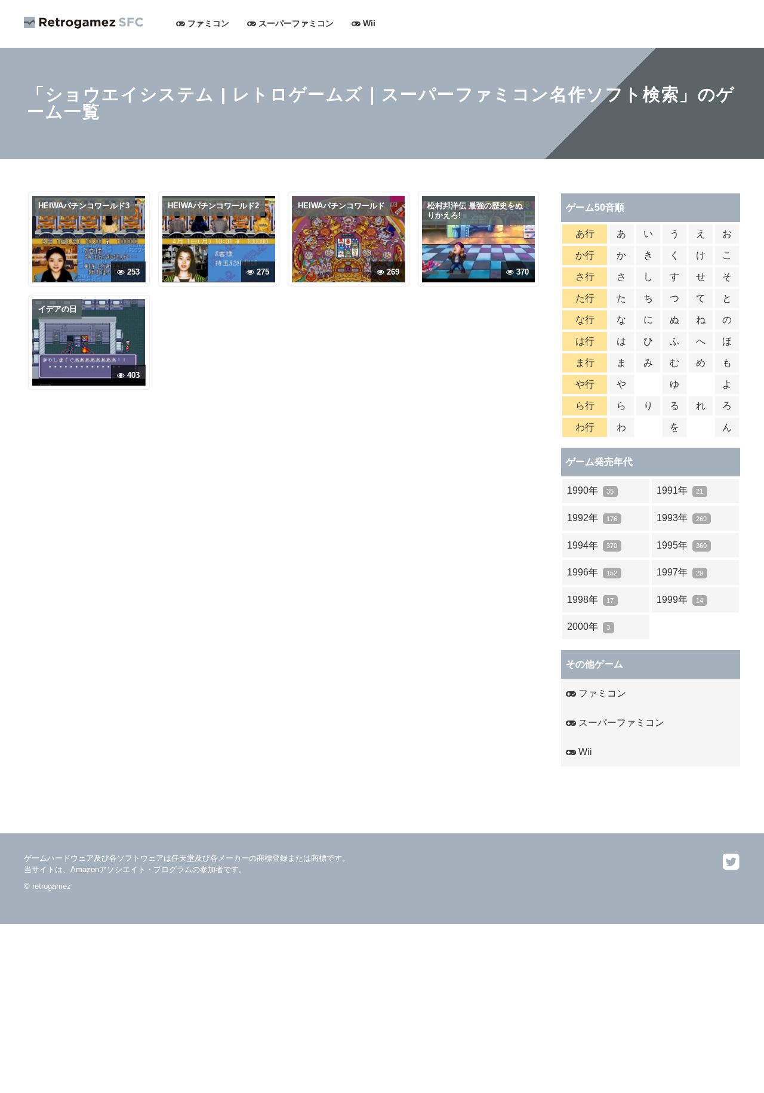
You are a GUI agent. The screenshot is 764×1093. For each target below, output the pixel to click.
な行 (584, 320)
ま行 (584, 363)
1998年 (590, 600)
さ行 (584, 277)
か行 (584, 255)
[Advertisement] (358, 1007)
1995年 (682, 545)
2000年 (588, 626)
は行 (584, 341)
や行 (584, 384)
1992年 (592, 518)
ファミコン (207, 23)
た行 (584, 298)
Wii (368, 23)
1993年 (682, 518)
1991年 (680, 490)
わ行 (584, 427)
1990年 (590, 490)
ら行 (584, 406)
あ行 (584, 234)
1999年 (680, 600)
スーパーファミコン (295, 23)
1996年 (592, 572)
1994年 (592, 545)
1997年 (680, 572)
